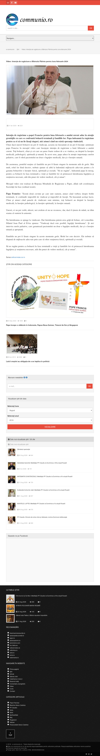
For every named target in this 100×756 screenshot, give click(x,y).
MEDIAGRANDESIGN (38, 750)
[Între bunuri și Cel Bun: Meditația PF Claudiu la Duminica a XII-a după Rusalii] (12, 598)
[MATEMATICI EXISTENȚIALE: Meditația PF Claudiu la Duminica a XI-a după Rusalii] (13, 479)
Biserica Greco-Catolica (17, 705)
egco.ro (12, 638)
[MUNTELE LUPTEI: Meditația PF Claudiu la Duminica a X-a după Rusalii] (13, 506)
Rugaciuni (13, 720)
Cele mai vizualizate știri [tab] (19, 444)
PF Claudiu (13, 708)
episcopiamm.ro (15, 640)
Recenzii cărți (14, 681)
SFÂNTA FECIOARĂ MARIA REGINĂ (28, 605)
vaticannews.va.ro (18, 257)
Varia (11, 710)
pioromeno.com (15, 643)
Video (12, 686)
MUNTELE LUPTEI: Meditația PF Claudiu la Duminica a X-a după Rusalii (41, 503)
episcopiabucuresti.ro (17, 635)
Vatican (12, 722)
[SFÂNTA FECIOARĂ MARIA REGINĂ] (12, 608)
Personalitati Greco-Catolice (19, 725)
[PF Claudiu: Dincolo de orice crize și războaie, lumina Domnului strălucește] (13, 520)
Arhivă (12, 674)
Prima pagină (14, 669)
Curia (11, 689)
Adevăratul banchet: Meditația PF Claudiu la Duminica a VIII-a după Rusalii (42, 463)
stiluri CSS (18, 750)
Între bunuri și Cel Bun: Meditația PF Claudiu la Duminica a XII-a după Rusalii (41, 596)
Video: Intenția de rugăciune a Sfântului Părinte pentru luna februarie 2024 (37, 61)
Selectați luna (13, 406)
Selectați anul (13, 416)
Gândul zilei (14, 676)
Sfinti (11, 712)
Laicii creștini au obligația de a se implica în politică (27, 361)
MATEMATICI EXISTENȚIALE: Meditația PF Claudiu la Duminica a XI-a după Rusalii (44, 476)
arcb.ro (12, 653)
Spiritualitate (14, 715)
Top (10, 735)
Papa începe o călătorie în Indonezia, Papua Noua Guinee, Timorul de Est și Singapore (42, 325)
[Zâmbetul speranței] (13, 452)
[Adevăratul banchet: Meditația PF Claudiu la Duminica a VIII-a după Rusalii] (13, 465)
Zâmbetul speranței (23, 449)
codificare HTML (26, 750)
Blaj (11, 717)
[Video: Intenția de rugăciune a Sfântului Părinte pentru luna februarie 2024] (50, 90)
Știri (18, 49)
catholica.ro (13, 650)
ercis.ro (12, 655)
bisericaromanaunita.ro (17, 633)
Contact (12, 691)
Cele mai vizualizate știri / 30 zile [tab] (22, 439)
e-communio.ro (17, 744)
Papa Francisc (14, 703)
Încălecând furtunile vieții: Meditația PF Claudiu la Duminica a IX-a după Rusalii (43, 490)
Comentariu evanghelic (17, 684)
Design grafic (11, 750)
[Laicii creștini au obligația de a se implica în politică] (22, 343)
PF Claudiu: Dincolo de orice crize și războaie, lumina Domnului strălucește (42, 517)
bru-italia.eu (14, 645)
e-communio (10, 49)
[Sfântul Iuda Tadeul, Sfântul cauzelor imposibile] (12, 618)
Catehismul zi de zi (16, 679)
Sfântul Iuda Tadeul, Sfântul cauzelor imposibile (31, 615)
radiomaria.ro (14, 657)
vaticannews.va (15, 648)
